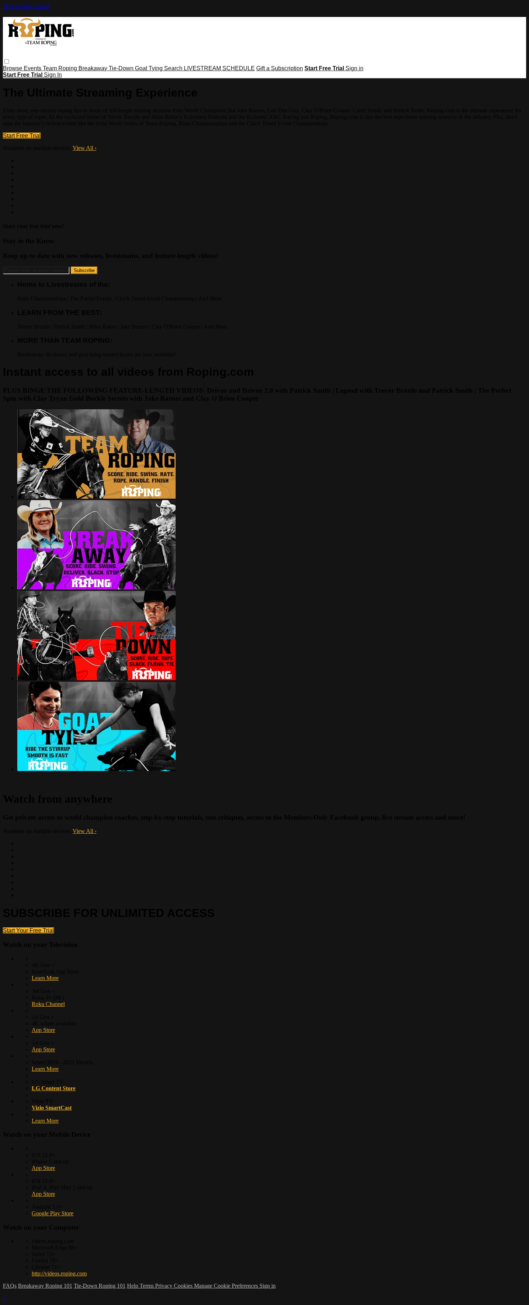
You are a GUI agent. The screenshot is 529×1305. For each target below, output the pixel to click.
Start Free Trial (22, 136)
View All (84, 148)
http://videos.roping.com (59, 1273)
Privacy (164, 1286)
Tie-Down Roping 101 (100, 1286)
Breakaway (93, 68)
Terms (147, 1286)
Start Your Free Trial (28, 930)
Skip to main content (26, 6)
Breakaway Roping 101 (45, 1286)
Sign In (53, 75)
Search (174, 68)
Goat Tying (149, 68)
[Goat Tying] (96, 769)
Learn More (45, 978)
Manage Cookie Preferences (226, 1286)
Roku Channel (48, 1004)
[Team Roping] (96, 497)
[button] (6, 61)
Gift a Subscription (279, 68)
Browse (13, 68)
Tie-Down (122, 68)
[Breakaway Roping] (96, 587)
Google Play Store (52, 1213)
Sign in (354, 68)
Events (33, 68)
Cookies (184, 1286)
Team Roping (60, 68)
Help (133, 1286)
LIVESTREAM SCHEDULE (219, 68)
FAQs (10, 1286)
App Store (43, 1030)
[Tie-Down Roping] (96, 678)
